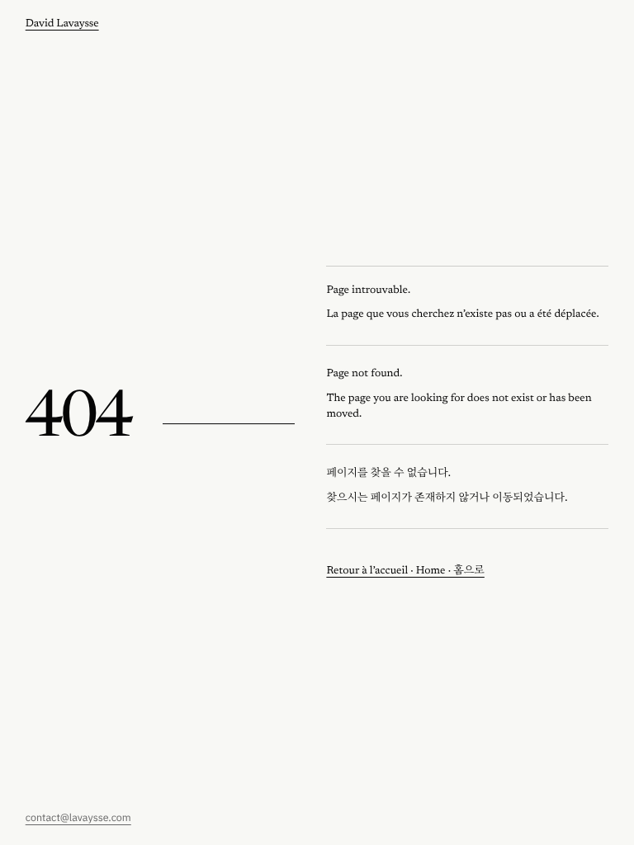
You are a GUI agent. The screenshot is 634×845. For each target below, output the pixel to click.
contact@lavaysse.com (78, 817)
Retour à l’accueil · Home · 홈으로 (405, 571)
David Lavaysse (62, 24)
